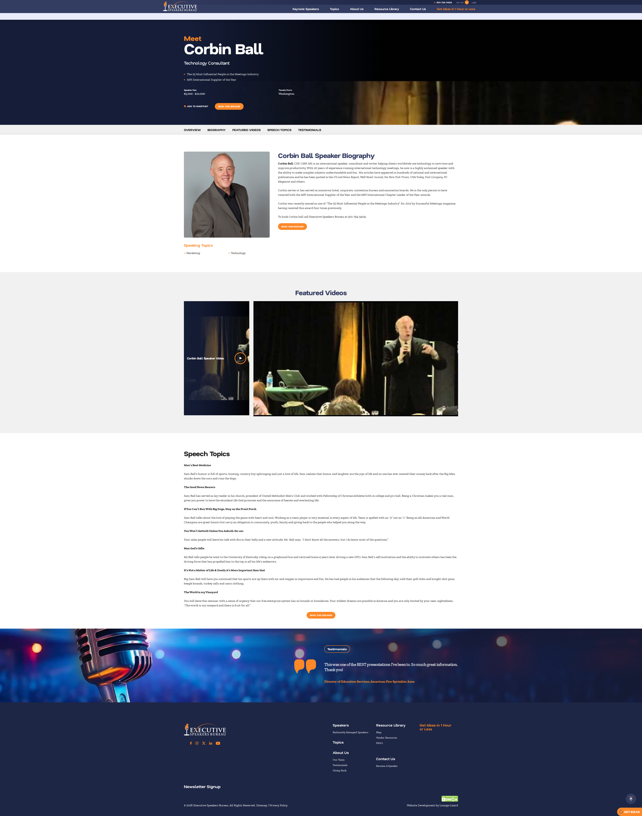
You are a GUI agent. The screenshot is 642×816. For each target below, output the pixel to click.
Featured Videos (246, 130)
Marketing (193, 253)
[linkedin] (210, 743)
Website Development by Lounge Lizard (432, 805)
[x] (203, 743)
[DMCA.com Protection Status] (449, 798)
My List (462, 2)
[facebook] (191, 743)
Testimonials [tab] (337, 649)
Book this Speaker (229, 106)
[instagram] (196, 743)
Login (473, 2)
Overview (192, 130)
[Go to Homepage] (180, 6)
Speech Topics (279, 130)
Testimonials (309, 130)
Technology (238, 253)
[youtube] (218, 743)
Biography (216, 130)
